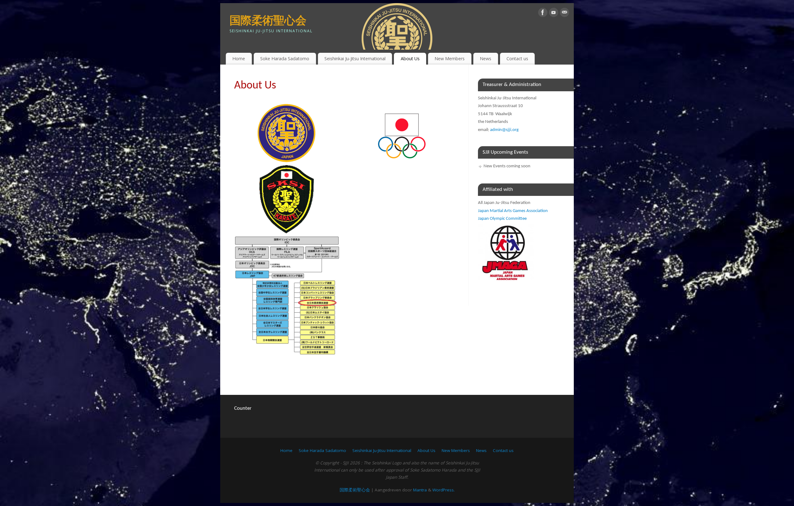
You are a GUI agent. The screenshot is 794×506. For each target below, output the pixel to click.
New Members (450, 58)
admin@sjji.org (504, 130)
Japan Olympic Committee (502, 218)
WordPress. (443, 490)
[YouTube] (553, 14)
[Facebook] (542, 14)
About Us (410, 58)
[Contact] (564, 14)
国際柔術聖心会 (268, 20)
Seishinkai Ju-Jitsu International (355, 58)
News (485, 58)
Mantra (420, 490)
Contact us (517, 58)
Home (238, 58)
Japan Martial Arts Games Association (513, 211)
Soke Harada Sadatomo (284, 58)
